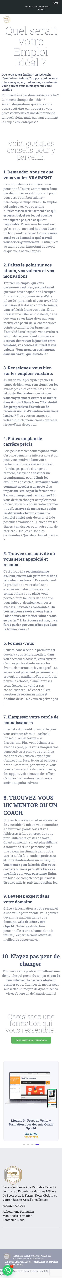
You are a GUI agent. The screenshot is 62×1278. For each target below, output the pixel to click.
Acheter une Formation (18, 1212)
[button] (25, 1144)
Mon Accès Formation (17, 1216)
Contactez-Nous (13, 1220)
